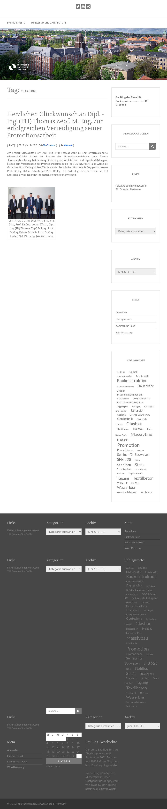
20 (58, 751)
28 (63, 755)
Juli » (57, 766)
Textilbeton (143, 478)
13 (58, 747)
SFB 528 (151, 663)
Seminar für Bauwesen (133, 454)
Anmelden (121, 312)
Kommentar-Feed (125, 325)
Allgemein (67, 145)
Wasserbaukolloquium (127, 492)
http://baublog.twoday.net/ (100, 788)
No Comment (49, 145)
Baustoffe (146, 386)
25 (47, 755)
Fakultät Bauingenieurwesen (131, 185)
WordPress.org (124, 332)
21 (63, 751)
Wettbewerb (146, 492)
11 (47, 747)
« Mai (49, 766)
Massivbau (141, 434)
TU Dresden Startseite (128, 189)
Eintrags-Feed (123, 319)
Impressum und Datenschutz (48, 22)
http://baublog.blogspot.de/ (101, 765)
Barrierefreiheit (17, 22)
